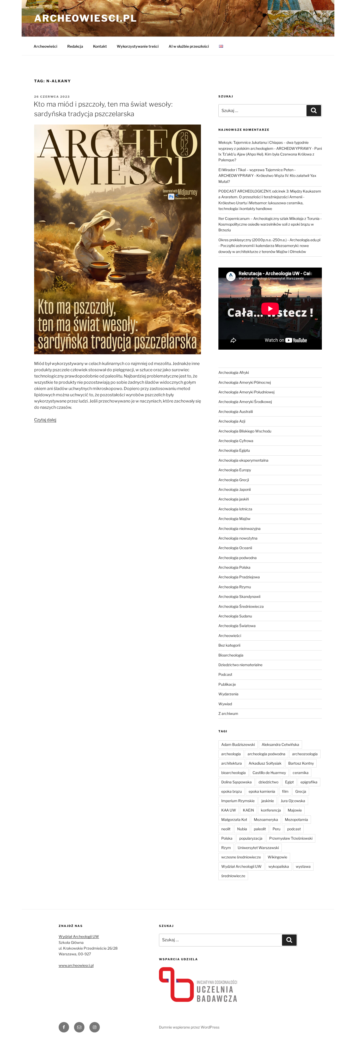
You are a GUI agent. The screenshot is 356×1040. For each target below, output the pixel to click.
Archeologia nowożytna (237, 538)
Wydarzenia (228, 694)
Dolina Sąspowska (236, 782)
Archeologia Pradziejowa (239, 577)
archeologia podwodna (266, 754)
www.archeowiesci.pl (76, 965)
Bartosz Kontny (301, 763)
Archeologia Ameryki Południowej (246, 392)
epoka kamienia (262, 791)
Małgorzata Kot (234, 819)
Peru (276, 829)
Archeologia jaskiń (233, 499)
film (285, 791)
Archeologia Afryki (233, 372)
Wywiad (225, 704)
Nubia (242, 829)
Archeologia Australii (235, 411)
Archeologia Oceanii (235, 548)
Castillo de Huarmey (269, 772)
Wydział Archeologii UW (241, 866)
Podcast (225, 674)
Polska (226, 838)
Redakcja (75, 46)
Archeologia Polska (234, 567)
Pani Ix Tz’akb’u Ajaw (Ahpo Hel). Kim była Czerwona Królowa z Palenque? (270, 154)
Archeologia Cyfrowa (235, 440)
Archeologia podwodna (237, 557)
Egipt (289, 782)
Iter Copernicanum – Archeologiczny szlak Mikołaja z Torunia (269, 218)
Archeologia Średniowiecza (241, 606)
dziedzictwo (268, 782)
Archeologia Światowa (237, 625)
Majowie (295, 810)
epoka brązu (231, 791)
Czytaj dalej (45, 419)
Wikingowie (277, 857)
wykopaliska (278, 866)
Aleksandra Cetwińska (280, 744)
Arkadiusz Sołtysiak (265, 763)
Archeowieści (45, 46)
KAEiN (248, 810)
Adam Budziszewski (238, 744)
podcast (294, 829)
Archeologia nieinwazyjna (239, 528)
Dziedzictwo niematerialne (240, 665)
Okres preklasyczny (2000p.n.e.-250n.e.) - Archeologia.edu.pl (269, 240)
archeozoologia (305, 754)
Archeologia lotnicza (235, 509)
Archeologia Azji (231, 421)
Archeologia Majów (234, 518)
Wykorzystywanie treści (138, 46)
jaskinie (267, 800)
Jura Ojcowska (293, 800)
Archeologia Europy (234, 470)
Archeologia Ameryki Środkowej (245, 401)
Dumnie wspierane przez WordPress (189, 1027)
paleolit (260, 829)
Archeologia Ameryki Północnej (244, 382)
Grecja (300, 791)
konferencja (271, 810)
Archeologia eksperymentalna (243, 460)
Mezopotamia (296, 819)
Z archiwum (228, 713)
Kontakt (100, 46)
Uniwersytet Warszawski (258, 847)
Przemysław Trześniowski (290, 838)
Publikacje (227, 684)
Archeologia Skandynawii (239, 596)
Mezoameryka (266, 819)
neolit (225, 829)
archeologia (231, 754)
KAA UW (228, 810)
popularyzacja (250, 838)
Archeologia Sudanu (235, 616)
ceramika (301, 772)
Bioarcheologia (230, 655)
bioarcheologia (233, 772)
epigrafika (308, 782)
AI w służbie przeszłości (189, 46)
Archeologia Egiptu (234, 450)
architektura (231, 763)
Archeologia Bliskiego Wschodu (244, 431)
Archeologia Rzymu (234, 587)
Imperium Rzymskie (238, 800)
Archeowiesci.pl (85, 18)
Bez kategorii (229, 645)
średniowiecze (233, 876)
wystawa (303, 866)
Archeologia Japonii (234, 489)
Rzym (226, 847)
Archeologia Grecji (233, 480)
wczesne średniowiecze (241, 857)
